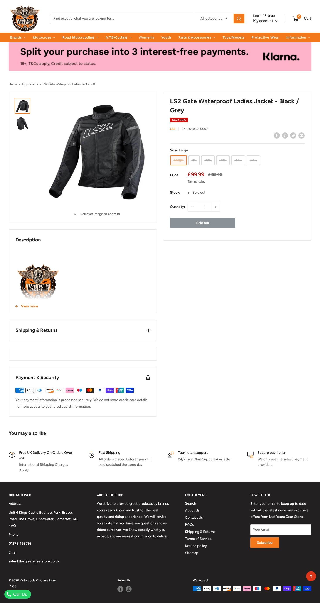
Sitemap (191, 553)
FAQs (189, 524)
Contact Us (194, 517)
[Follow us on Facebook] (120, 589)
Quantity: (177, 207)
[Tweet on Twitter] (293, 135)
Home (13, 84)
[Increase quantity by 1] (215, 206)
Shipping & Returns (200, 532)
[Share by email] (301, 135)
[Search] (239, 18)
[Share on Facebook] (277, 135)
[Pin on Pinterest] (285, 135)
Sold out (202, 223)
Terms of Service (198, 539)
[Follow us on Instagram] (129, 589)
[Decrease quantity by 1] (192, 206)
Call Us (19, 594)
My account (263, 21)
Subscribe (265, 542)
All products (30, 84)
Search (190, 503)
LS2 (172, 129)
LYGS (13, 586)
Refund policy (196, 546)
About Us (192, 510)
